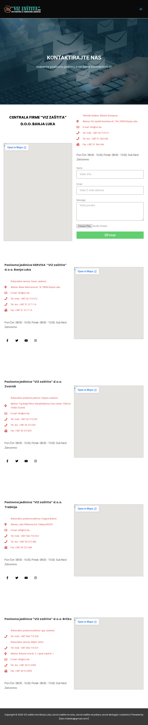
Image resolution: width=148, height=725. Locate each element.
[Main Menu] (140, 9)
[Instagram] (35, 340)
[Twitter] (17, 340)
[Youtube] (26, 340)
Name (79, 168)
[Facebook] (7, 340)
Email (79, 184)
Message (81, 200)
